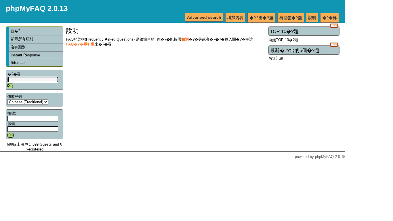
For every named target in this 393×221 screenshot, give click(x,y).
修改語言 (14, 96)
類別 (185, 39)
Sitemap (17, 62)
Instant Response (25, 55)
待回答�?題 (290, 18)
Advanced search (204, 17)
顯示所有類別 (22, 39)
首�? (15, 31)
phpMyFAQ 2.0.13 (37, 8)
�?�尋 (14, 74)
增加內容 (235, 17)
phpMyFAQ (324, 157)
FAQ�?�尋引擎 (80, 44)
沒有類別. (19, 47)
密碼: (11, 123)
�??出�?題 (261, 18)
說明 (312, 17)
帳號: (11, 113)
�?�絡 (329, 18)
